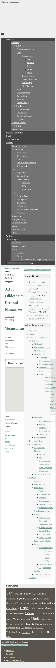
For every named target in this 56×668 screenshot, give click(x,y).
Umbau (35, 632)
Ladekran (47, 608)
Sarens (22, 628)
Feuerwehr (49, 551)
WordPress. (48, 666)
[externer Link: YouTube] (29, 270)
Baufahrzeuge (50, 377)
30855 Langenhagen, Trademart (11, 434)
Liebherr (29, 613)
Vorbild (46, 632)
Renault (53, 411)
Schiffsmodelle (40, 437)
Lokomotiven (44, 431)
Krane (41, 371)
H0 (18, 608)
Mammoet (45, 613)
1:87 (9, 593)
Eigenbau (35, 598)
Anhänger (43, 357)
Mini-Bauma (25, 619)
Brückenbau (11, 599)
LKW (41, 374)
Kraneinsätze (44, 494)
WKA (8, 637)
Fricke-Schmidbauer (32, 603)
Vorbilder (32, 478)
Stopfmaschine (38, 628)
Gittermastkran (47, 603)
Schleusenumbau (46, 504)
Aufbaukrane (44, 518)
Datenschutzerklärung (15, 660)
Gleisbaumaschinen (42, 511)
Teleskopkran (13, 632)
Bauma (42, 454)
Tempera (38, 666)
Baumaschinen (45, 361)
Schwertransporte (46, 508)
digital (20, 598)
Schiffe (37, 571)
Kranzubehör (44, 531)
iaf (30, 608)
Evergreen (11, 603)
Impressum (10, 657)
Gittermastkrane (45, 528)
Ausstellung (39, 593)
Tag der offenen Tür (42, 474)
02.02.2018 (9, 317)
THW (47, 561)
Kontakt (9, 654)
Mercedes (9, 619)
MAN (52, 401)
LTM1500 (38, 614)
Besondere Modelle (42, 347)
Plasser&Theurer (48, 624)
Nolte (22, 624)
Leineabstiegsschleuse (15, 613)
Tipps (28, 633)
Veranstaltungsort (12, 268)
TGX (24, 633)
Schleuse (28, 628)
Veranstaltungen (35, 444)
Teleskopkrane (45, 538)
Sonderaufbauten (46, 564)
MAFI (52, 397)
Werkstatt (32, 578)
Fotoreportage (39, 488)
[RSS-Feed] (37, 270)
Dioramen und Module (38, 337)
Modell (36, 618)
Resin (17, 628)
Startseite (10, 651)
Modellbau (33, 341)
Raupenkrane (44, 534)
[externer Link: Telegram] (45, 270)
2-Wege (16, 594)
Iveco (52, 394)
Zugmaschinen (45, 568)
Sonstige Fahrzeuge (42, 574)
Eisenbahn (45, 599)
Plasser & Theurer (33, 624)
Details (32, 334)
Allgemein (33, 331)
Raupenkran (10, 628)
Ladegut (40, 608)
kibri (34, 608)
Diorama (26, 599)
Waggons (43, 434)
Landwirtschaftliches (42, 541)
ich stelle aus (39, 448)
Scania (52, 414)
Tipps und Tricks (35, 441)
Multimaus (16, 624)
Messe (16, 619)
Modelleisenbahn (41, 417)
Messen (37, 451)
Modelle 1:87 (39, 354)
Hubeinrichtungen (46, 368)
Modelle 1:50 (39, 351)
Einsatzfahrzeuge (46, 364)
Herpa (24, 608)
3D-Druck (38, 344)
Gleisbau (42, 491)
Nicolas (53, 408)
